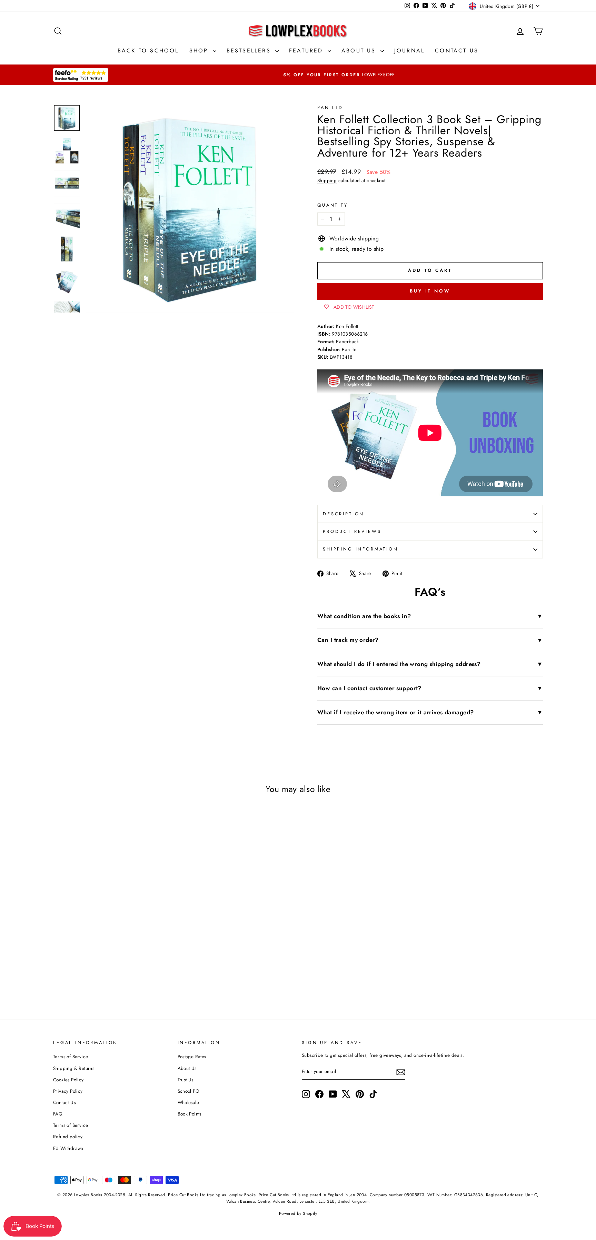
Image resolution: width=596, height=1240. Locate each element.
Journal (409, 50)
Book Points (189, 1113)
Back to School (148, 50)
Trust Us (185, 1079)
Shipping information (360, 549)
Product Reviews (352, 531)
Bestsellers (250, 50)
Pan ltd (330, 107)
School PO (189, 1091)
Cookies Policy (68, 1079)
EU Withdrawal (69, 1148)
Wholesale (188, 1102)
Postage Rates (192, 1056)
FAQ (57, 1113)
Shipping (327, 180)
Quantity (332, 205)
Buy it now (430, 291)
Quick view (111, 918)
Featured (307, 50)
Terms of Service (70, 1056)
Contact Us (456, 50)
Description (343, 513)
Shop (200, 50)
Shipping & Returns (73, 1068)
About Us (360, 50)
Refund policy (67, 1136)
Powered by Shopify (298, 1213)
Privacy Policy (68, 1091)
